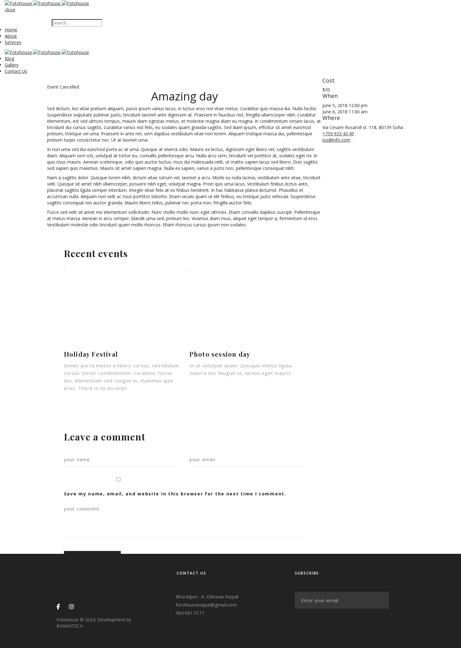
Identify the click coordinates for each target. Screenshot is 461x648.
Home (11, 30)
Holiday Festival (91, 354)
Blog (9, 59)
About (11, 36)
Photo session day (219, 354)
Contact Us (16, 71)
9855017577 (190, 613)
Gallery (12, 65)
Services (13, 42)
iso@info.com (336, 140)
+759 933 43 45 (338, 134)
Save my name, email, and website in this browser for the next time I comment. (175, 494)
